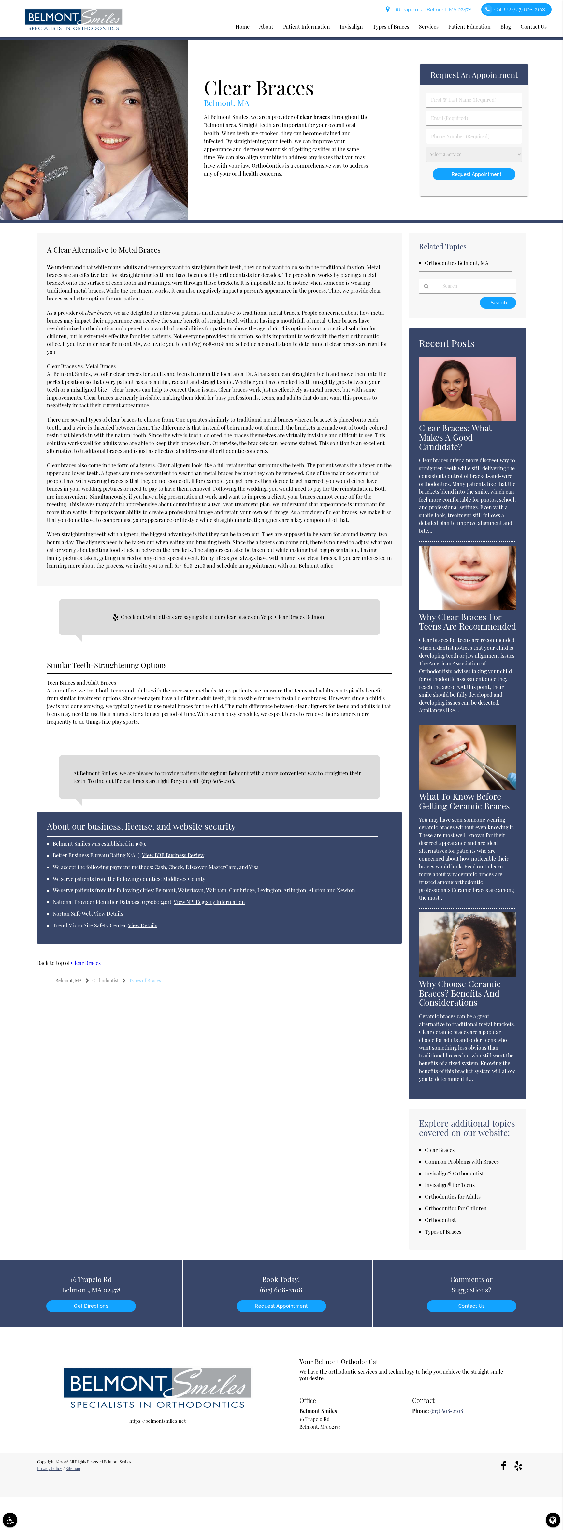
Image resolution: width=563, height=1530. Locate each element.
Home (243, 26)
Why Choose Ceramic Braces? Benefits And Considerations (460, 993)
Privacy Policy (49, 1468)
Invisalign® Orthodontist (454, 1173)
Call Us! (519, 10)
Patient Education (469, 26)
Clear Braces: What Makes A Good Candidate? (455, 437)
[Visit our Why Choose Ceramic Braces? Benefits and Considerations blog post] (467, 975)
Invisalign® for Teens (450, 1184)
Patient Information (306, 26)
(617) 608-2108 (208, 344)
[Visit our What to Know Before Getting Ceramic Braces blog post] (467, 788)
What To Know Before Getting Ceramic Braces (464, 801)
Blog (505, 26)
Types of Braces (391, 26)
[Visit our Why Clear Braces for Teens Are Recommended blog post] (467, 608)
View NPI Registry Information (209, 901)
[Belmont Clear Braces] (94, 217)
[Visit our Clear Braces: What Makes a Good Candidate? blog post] (467, 419)
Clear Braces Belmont (300, 616)
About (266, 26)
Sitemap (73, 1468)
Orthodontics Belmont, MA (456, 262)
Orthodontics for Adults (453, 1196)
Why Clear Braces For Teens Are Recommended (467, 621)
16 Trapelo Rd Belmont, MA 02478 (432, 10)
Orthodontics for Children (456, 1208)
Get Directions (91, 1306)
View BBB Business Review (173, 855)
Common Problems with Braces (462, 1161)
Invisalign (351, 26)
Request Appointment (281, 1306)
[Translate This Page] (553, 1520)
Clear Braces (86, 962)
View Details (108, 913)
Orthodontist (440, 1220)
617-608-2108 (189, 565)
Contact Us (534, 26)
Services (429, 26)
